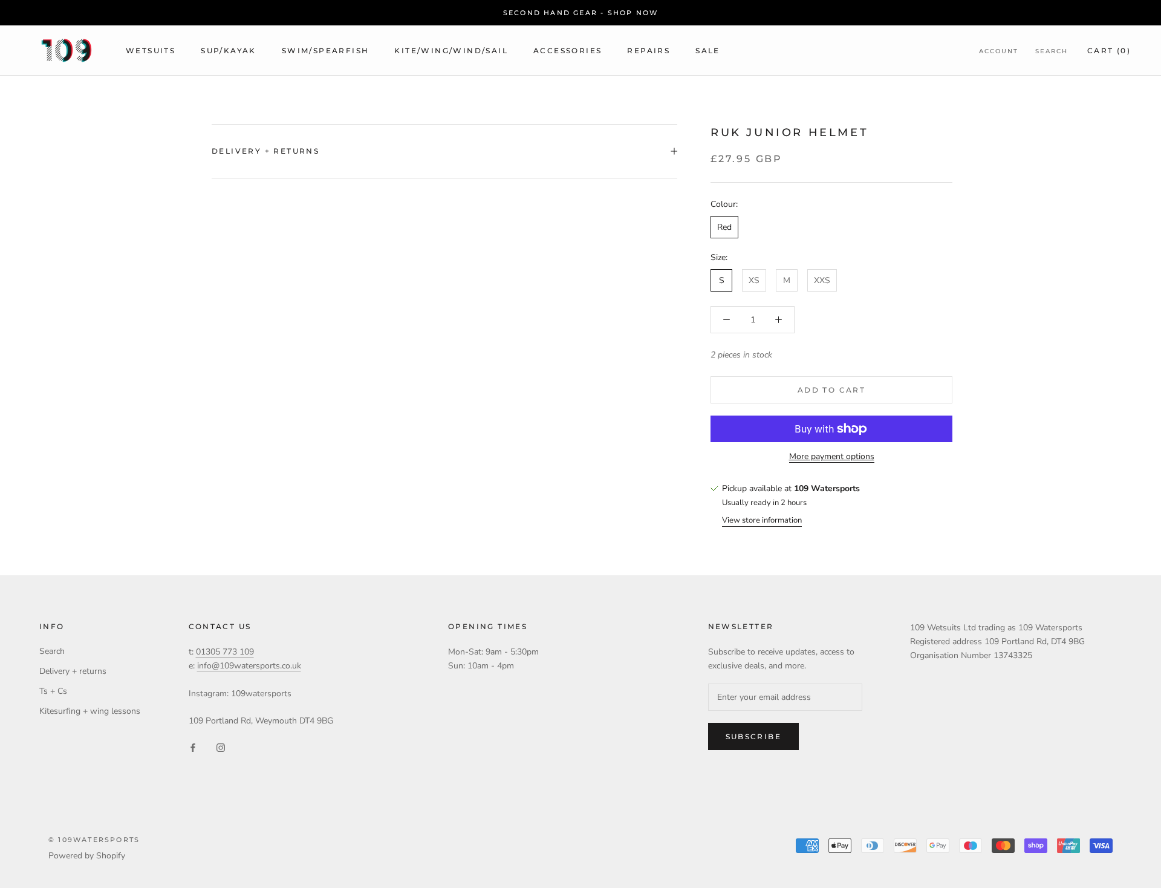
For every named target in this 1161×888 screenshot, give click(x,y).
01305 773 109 (225, 652)
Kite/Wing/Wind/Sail (451, 50)
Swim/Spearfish (325, 50)
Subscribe (754, 736)
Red (724, 226)
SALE (707, 50)
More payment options (831, 456)
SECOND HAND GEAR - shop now (580, 12)
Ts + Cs (53, 691)
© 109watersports (94, 839)
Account (998, 51)
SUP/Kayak (228, 50)
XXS (822, 280)
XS (754, 280)
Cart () (1109, 50)
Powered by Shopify (86, 855)
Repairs (648, 50)
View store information (762, 519)
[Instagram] (220, 747)
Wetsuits (150, 50)
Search (1051, 51)
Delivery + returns (265, 150)
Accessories (567, 50)
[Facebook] (193, 747)
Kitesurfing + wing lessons (89, 711)
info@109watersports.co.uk (249, 665)
